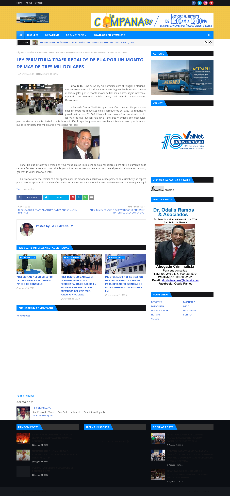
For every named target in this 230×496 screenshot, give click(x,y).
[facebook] (194, 3)
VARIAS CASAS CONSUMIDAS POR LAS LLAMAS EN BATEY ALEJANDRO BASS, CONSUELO (52, 438)
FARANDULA (189, 302)
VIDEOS (155, 318)
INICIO (186, 306)
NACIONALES (189, 310)
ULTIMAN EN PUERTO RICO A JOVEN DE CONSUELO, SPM (67, 42)
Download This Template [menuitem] (109, 35)
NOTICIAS (156, 314)
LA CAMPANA (39, 491)
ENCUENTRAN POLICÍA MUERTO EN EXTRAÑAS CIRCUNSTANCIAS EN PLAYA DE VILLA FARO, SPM (54, 454)
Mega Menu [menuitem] (52, 35)
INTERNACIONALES (160, 310)
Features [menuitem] (32, 35)
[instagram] (205, 3)
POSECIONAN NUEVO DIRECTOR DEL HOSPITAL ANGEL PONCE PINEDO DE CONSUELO (35, 280)
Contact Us (208, 491)
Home (19, 2)
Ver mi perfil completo (42, 415)
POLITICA (187, 314)
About (29, 2)
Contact (38, 2)
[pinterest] (211, 3)
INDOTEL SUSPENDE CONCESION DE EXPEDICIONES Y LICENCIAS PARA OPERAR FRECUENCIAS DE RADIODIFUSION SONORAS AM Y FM (124, 284)
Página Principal (24, 52)
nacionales (38, 52)
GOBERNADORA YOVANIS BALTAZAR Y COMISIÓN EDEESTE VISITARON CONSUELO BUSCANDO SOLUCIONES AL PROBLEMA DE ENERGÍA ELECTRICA (190, 456)
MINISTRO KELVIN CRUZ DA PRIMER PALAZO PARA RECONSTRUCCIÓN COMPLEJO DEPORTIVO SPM (185, 438)
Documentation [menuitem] (76, 35)
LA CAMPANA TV (26, 74)
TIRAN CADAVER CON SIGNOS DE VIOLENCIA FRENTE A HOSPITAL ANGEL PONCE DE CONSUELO (187, 474)
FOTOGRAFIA (157, 306)
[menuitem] (21, 35)
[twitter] (200, 3)
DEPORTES (156, 302)
